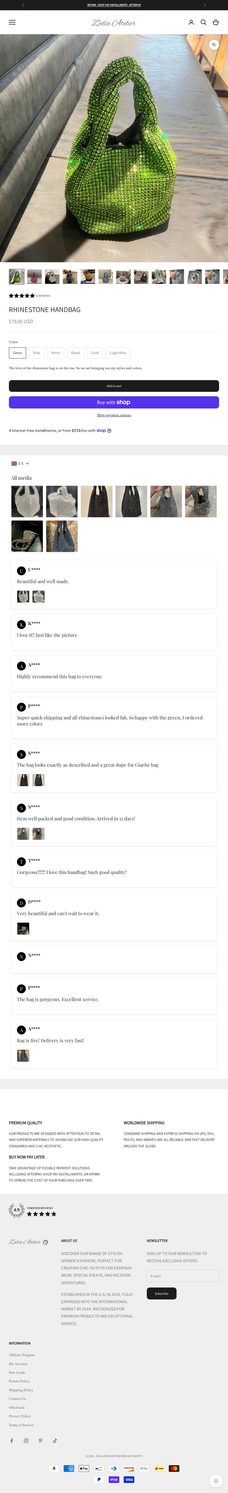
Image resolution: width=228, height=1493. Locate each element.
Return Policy (19, 1381)
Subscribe (161, 1293)
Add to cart (114, 386)
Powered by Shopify (129, 1456)
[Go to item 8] (141, 276)
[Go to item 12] (212, 276)
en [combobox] (21, 463)
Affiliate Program (22, 1355)
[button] (29, 296)
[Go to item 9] (159, 276)
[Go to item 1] (16, 276)
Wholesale (17, 1407)
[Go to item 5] (88, 276)
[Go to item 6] (105, 276)
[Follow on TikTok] (55, 1441)
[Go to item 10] (177, 276)
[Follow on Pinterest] (40, 1441)
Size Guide (17, 1372)
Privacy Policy (20, 1416)
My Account (18, 1364)
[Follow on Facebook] (11, 1441)
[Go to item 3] (52, 276)
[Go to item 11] (194, 276)
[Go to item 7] (123, 276)
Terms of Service (21, 1425)
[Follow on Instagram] (26, 1441)
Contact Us (17, 1399)
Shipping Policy (21, 1390)
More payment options (114, 415)
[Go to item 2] (34, 276)
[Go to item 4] (70, 276)
